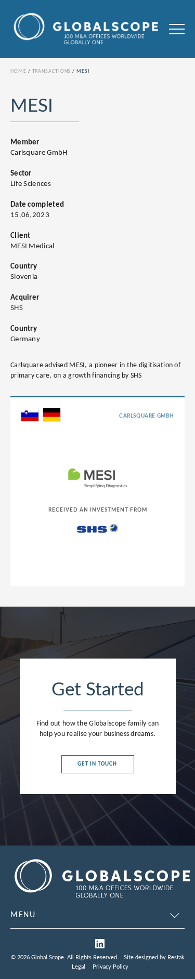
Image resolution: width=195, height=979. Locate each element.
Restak (176, 957)
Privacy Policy (110, 967)
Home (18, 71)
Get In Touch (97, 764)
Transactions (51, 71)
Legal (78, 967)
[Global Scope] (101, 899)
